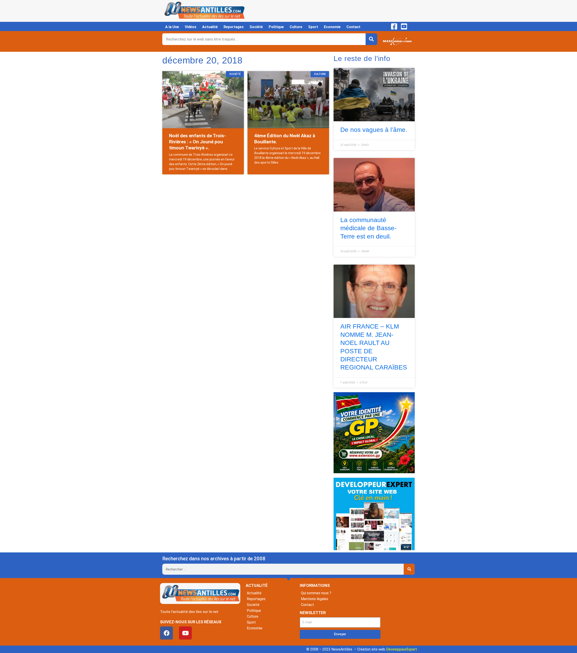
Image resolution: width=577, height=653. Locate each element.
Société (256, 27)
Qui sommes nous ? (316, 593)
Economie (332, 27)
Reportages (234, 27)
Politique (276, 27)
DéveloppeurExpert (401, 649)
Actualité (210, 27)
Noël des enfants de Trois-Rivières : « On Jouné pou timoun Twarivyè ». (197, 142)
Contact (353, 27)
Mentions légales (314, 599)
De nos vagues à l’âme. (373, 129)
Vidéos (190, 27)
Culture (296, 27)
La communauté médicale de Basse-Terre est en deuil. (368, 228)
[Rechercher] (371, 39)
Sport (313, 27)
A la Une (172, 27)
